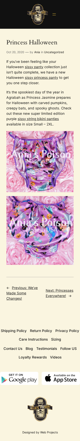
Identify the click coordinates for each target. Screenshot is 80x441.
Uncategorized (54, 52)
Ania (37, 52)
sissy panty (34, 67)
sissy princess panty (41, 78)
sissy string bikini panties (38, 119)
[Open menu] (54, 14)
